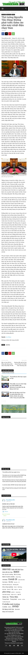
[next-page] (5, 401)
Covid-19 (12, 579)
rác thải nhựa (6, 594)
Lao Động (8, 337)
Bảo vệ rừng (17, 574)
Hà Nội (11, 582)
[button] (2, 9)
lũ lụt (15, 587)
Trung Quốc (13, 599)
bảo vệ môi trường (7, 574)
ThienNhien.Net (10, 500)
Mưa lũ (9, 589)
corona (4, 579)
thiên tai (5, 597)
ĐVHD (15, 606)
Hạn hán (15, 582)
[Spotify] (18, 645)
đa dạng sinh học (8, 609)
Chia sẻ (4, 515)
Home (2, 12)
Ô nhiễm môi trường (11, 604)
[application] (14, 555)
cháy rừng (18, 577)
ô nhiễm (4, 607)
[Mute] (22, 560)
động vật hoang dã (8, 611)
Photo (6, 511)
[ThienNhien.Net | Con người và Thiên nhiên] (14, 3)
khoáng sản (16, 584)
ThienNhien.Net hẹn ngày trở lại (11, 472)
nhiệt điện (8, 344)
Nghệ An (16, 589)
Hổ (18, 582)
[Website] (21, 645)
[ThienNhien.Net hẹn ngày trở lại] (5, 378)
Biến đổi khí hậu (7, 572)
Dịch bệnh (5, 582)
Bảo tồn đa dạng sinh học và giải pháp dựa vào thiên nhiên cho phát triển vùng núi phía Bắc (17, 395)
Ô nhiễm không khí (6, 601)
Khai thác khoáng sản (7, 584)
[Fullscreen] (24, 560)
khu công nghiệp (7, 587)
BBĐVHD (6, 569)
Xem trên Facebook (6, 514)
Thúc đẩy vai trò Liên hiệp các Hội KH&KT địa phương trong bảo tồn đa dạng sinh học (18, 386)
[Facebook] (2, 33)
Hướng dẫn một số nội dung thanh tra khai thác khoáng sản (20, 364)
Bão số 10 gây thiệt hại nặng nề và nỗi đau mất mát (14, 488)
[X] (6, 33)
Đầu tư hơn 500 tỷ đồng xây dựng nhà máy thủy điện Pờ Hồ (7, 364)
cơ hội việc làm (21, 579)
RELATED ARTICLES (7, 370)
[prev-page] (2, 401)
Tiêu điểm (7, 12)
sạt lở (19, 594)
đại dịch (17, 609)
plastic (13, 592)
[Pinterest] (9, 33)
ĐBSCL (9, 607)
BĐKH (16, 572)
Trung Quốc (5, 599)
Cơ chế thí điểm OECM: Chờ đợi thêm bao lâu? (14, 485)
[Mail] (14, 645)
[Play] (3, 560)
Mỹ (12, 589)
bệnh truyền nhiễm (8, 577)
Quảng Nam (18, 592)
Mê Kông (20, 587)
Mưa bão (4, 589)
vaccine (19, 599)
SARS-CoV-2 (14, 594)
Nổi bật (13, 14)
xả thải (23, 599)
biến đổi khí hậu (17, 569)
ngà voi (20, 589)
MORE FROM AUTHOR (8, 372)
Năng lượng (13, 12)
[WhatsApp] (13, 33)
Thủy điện (14, 597)
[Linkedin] (10, 645)
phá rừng (6, 591)
